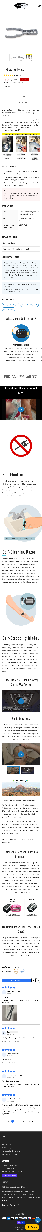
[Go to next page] (33, 1121)
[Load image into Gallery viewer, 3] (29, 57)
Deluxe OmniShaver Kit (29, 305)
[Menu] (3, 6)
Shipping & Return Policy (11, 1154)
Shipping (6, 82)
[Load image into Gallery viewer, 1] (13, 57)
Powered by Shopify (21, 1227)
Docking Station (8, 309)
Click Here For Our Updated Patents (15, 1187)
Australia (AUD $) (20, 1214)
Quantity (8, 86)
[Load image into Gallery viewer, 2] (21, 57)
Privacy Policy (7, 1144)
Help (3, 1141)
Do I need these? (9, 243)
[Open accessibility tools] (38, 1220)
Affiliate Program (8, 1148)
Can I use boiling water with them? (16, 249)
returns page (15, 292)
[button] (8, 75)
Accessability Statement (11, 1151)
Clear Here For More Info (10, 1205)
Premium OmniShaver (10, 305)
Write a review (16, 980)
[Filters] (33, 980)
